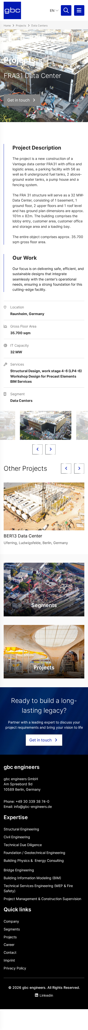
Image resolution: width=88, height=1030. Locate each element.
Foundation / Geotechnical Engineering (34, 853)
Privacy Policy (15, 968)
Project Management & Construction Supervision (42, 899)
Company (11, 921)
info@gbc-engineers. (31, 806)
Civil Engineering (17, 837)
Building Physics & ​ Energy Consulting (34, 860)
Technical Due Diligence (23, 845)
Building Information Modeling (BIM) (32, 878)
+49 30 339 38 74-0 (32, 801)
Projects (10, 937)
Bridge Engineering (19, 870)
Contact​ (10, 952)
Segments (12, 929)
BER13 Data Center (23, 535)
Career (9, 944)
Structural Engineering (21, 829)
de (50, 806)
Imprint (9, 960)
